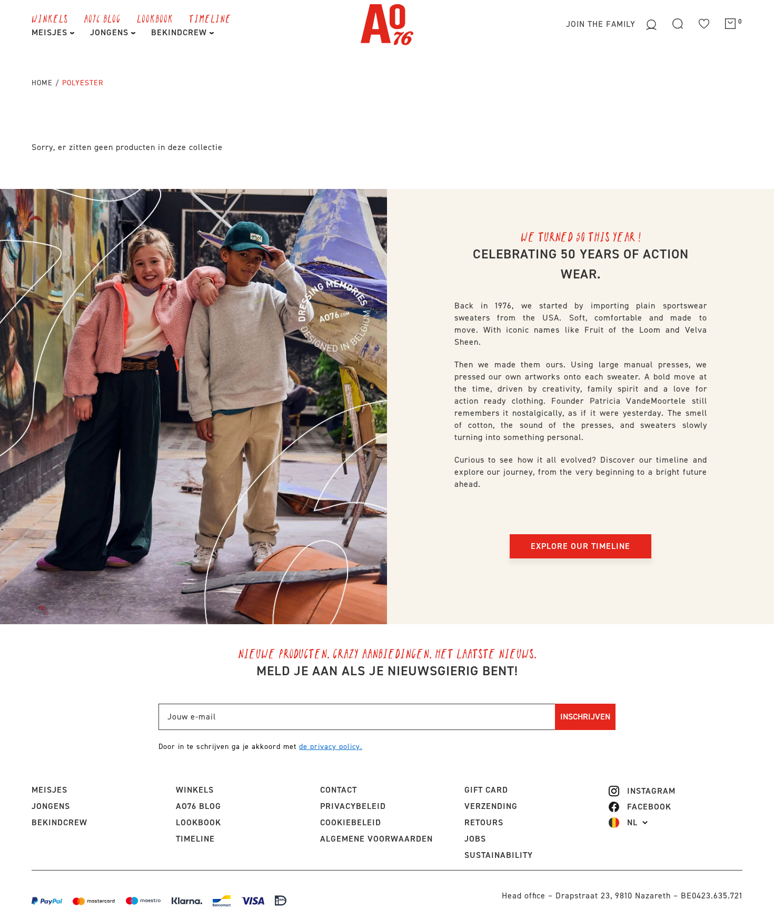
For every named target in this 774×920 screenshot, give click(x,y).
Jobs (475, 838)
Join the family (602, 23)
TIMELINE (210, 18)
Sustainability (498, 855)
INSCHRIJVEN (585, 716)
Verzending (491, 806)
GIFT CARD (486, 789)
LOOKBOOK (155, 18)
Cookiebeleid (350, 822)
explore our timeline (580, 546)
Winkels (50, 18)
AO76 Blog (102, 18)
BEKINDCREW (180, 32)
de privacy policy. (330, 747)
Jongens (110, 32)
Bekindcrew (59, 822)
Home (42, 83)
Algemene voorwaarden (376, 838)
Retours (483, 822)
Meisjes (51, 32)
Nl (632, 822)
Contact (338, 789)
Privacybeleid (353, 806)
